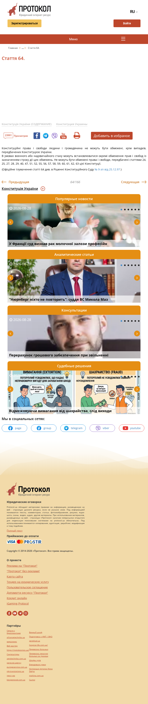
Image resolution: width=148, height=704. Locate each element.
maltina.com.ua (36, 675)
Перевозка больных (38, 649)
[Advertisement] (75, 94)
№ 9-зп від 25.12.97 (107, 169)
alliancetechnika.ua (16, 637)
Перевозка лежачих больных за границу (38, 654)
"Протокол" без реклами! (23, 571)
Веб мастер (12, 646)
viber (106, 428)
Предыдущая (19, 182)
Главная (13, 48)
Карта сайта (15, 576)
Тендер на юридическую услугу (28, 582)
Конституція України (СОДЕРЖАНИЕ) (26, 124)
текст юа (11, 675)
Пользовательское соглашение (27, 587)
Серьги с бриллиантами (14, 631)
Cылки (32, 680)
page (18, 428)
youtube (135, 428)
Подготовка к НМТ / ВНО (40, 636)
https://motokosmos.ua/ (18, 650)
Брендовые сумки (37, 664)
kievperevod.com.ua (16, 680)
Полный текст (15, 530)
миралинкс (12, 641)
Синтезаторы (13, 654)
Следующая (130, 182)
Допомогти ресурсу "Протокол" (27, 593)
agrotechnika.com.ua (16, 658)
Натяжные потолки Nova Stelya (41, 670)
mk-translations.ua (15, 671)
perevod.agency (14, 663)
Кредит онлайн (17, 598)
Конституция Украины (71, 124)
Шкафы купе (35, 660)
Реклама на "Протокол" (22, 566)
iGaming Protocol (18, 603)
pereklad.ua (34, 641)
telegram (76, 428)
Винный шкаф (35, 632)
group (47, 428)
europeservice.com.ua (17, 667)
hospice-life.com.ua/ (38, 645)
